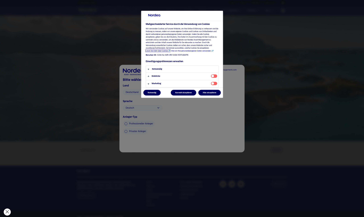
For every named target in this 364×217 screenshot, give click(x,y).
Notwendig (152, 93)
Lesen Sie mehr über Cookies (157, 51)
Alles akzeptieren (209, 93)
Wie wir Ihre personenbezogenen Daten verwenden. (191, 51)
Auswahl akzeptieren (183, 93)
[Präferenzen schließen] (7, 212)
